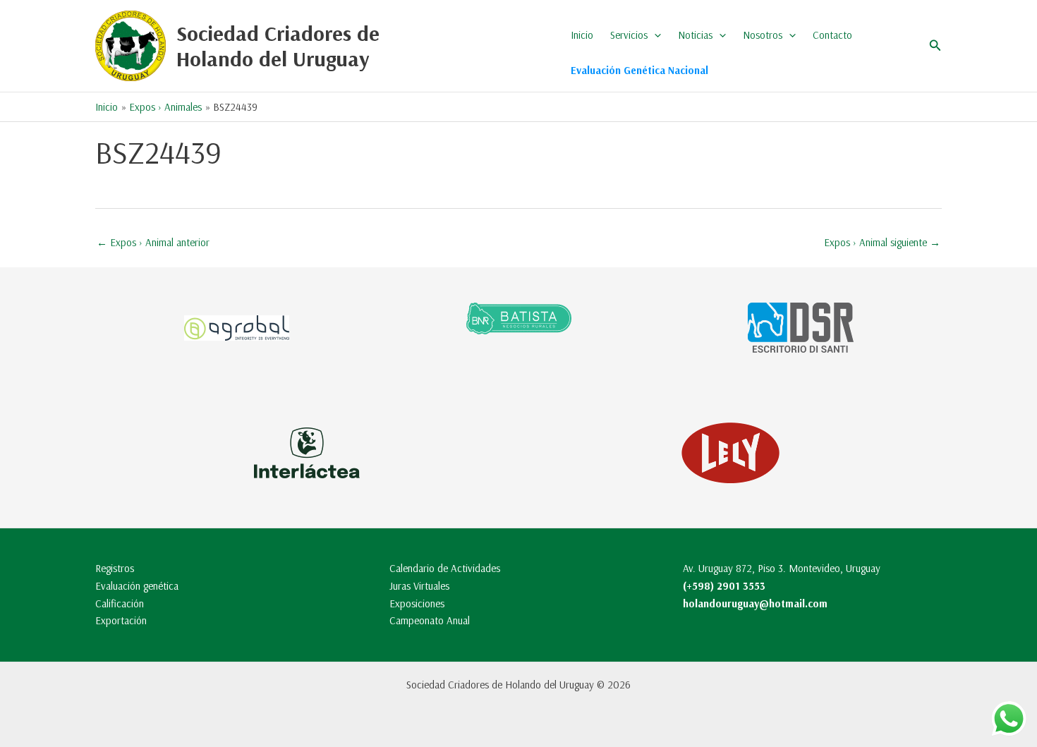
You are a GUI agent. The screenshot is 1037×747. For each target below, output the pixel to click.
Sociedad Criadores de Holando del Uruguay (278, 46)
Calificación (119, 603)
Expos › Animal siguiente (882, 242)
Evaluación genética (136, 586)
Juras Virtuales (419, 586)
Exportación (121, 620)
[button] (654, 35)
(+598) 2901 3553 (724, 586)
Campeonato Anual (429, 620)
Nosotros (762, 35)
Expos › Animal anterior (153, 242)
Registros (114, 568)
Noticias (695, 35)
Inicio (582, 35)
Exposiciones (416, 603)
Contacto (832, 35)
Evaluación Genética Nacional (639, 70)
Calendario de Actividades (444, 568)
